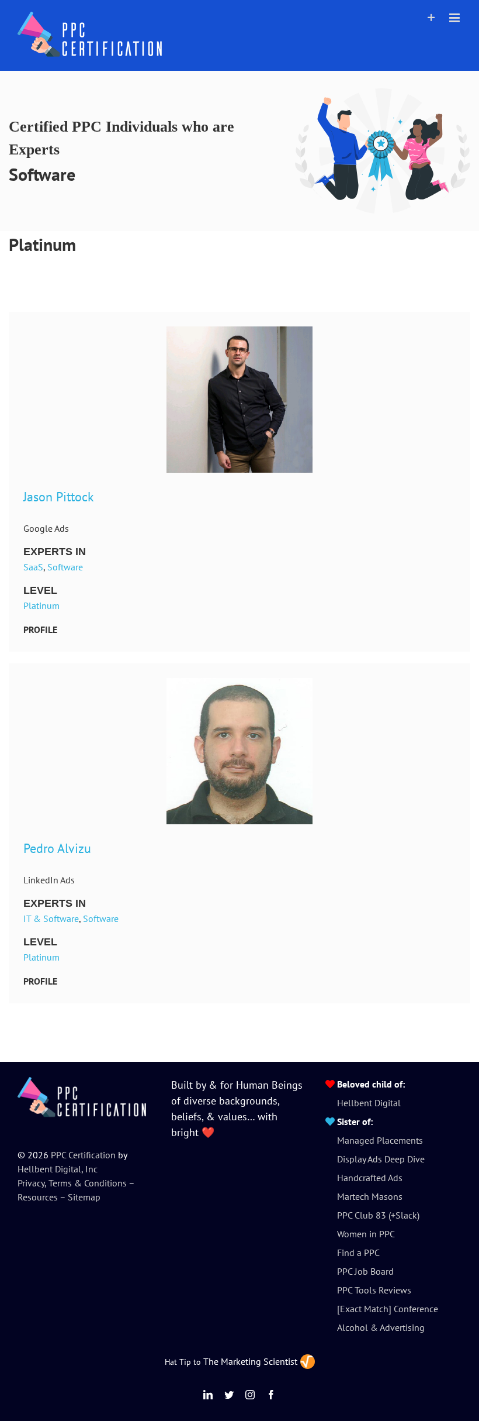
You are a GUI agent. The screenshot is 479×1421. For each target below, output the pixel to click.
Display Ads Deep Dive (381, 1159)
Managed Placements (380, 1140)
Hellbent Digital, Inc (58, 1169)
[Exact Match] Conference (387, 1309)
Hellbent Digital (369, 1103)
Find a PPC (358, 1252)
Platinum (41, 605)
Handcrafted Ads (369, 1177)
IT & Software (51, 918)
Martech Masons (369, 1196)
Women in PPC (366, 1234)
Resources (38, 1197)
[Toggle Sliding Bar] (431, 18)
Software (65, 567)
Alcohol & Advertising (381, 1327)
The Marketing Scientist (250, 1361)
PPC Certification (83, 1155)
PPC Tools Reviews (374, 1290)
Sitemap (84, 1197)
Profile (40, 629)
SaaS (33, 567)
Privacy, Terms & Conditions (72, 1183)
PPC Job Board (365, 1271)
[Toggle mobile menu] (455, 18)
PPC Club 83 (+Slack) (378, 1215)
